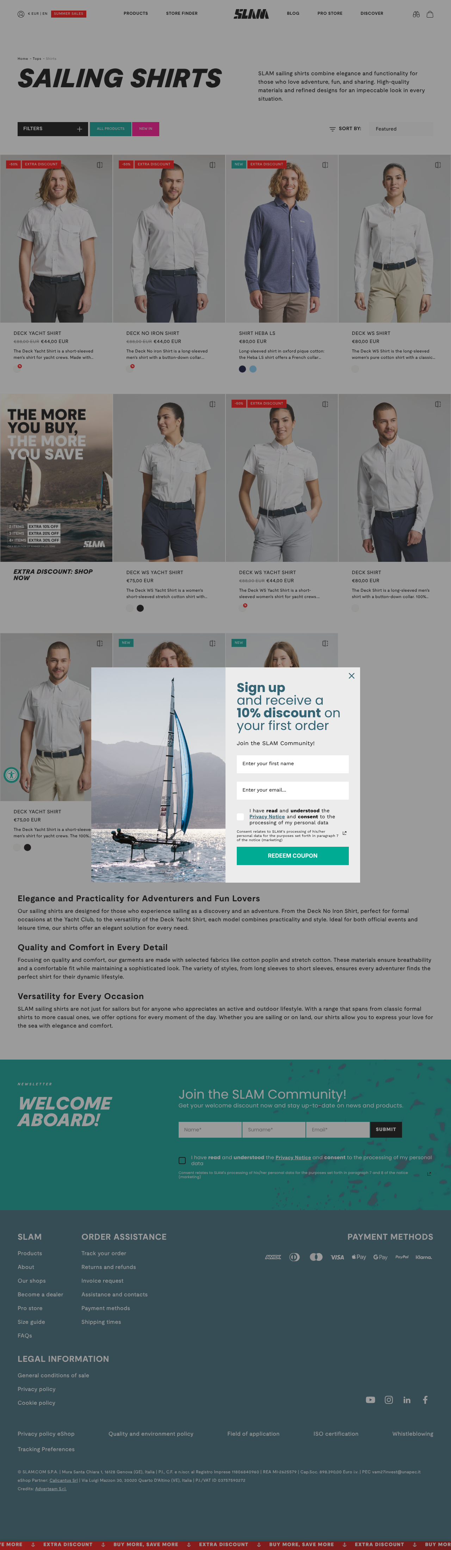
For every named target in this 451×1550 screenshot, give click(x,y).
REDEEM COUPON (292, 855)
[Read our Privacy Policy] (344, 833)
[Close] (351, 675)
